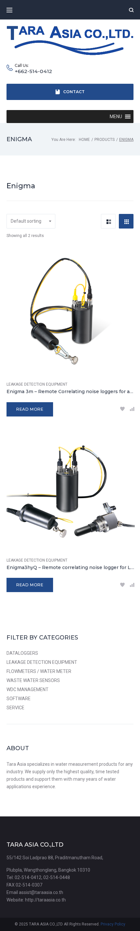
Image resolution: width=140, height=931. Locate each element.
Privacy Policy (113, 924)
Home (84, 139)
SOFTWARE (19, 698)
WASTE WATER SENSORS (33, 680)
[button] (116, 116)
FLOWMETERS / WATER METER (39, 671)
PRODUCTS (104, 139)
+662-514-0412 (33, 71)
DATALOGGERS (22, 653)
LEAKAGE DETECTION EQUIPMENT (37, 384)
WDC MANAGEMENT (28, 689)
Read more (29, 409)
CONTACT (74, 91)
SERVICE (15, 707)
